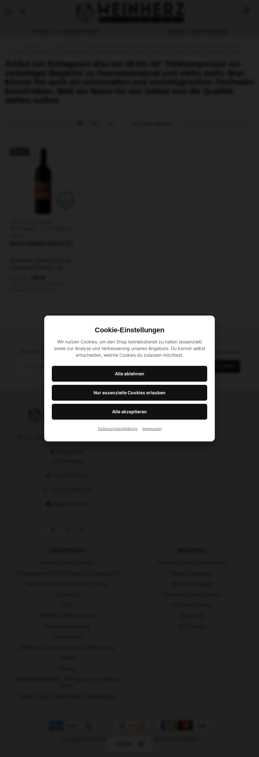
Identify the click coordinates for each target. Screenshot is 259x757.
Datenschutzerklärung (117, 428)
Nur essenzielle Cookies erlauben (129, 392)
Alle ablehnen (129, 373)
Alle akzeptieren (129, 411)
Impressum (151, 428)
